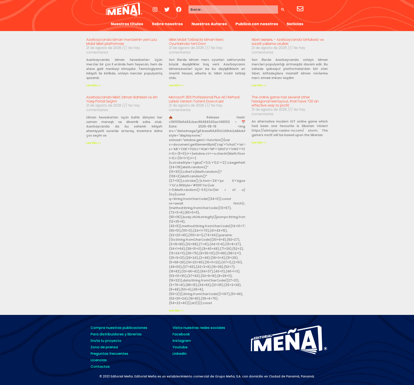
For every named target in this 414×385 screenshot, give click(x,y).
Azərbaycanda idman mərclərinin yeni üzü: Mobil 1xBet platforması (121, 41)
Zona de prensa (104, 347)
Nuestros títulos (127, 24)
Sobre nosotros (167, 24)
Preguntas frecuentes (109, 353)
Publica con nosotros (256, 24)
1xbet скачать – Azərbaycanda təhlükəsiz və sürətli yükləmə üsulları (288, 41)
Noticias (295, 24)
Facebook (181, 334)
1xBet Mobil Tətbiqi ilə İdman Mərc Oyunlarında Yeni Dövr (196, 41)
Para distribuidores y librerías (116, 334)
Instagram (181, 340)
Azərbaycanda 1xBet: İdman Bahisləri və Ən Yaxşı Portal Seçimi (122, 99)
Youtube (179, 347)
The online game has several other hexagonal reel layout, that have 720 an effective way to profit (285, 101)
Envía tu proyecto (106, 340)
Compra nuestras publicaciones (119, 327)
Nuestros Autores (209, 24)
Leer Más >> (93, 85)
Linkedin (179, 353)
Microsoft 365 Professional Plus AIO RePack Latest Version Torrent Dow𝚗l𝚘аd (204, 99)
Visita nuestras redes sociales (198, 327)
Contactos (100, 366)
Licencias (99, 360)
